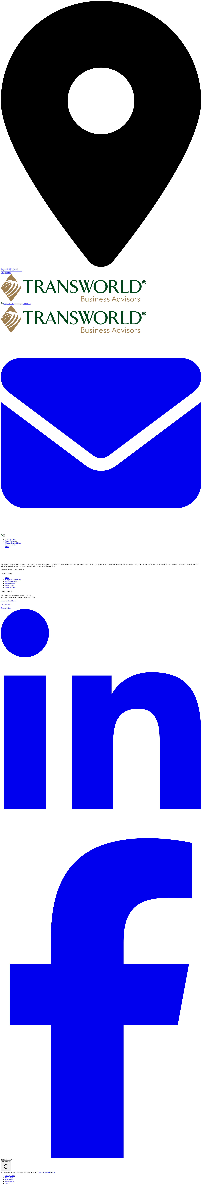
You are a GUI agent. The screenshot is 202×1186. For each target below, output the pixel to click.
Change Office (6, 273)
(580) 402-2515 (6, 604)
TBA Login (9, 1178)
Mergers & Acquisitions (13, 580)
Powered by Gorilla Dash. (46, 1172)
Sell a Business (10, 583)
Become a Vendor (11, 581)
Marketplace (9, 1179)
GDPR (7, 1183)
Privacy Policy (10, 1176)
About (7, 578)
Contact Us (27, 304)
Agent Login (9, 585)
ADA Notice (9, 1181)
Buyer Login (18, 304)
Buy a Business (10, 587)
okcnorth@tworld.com (8, 601)
